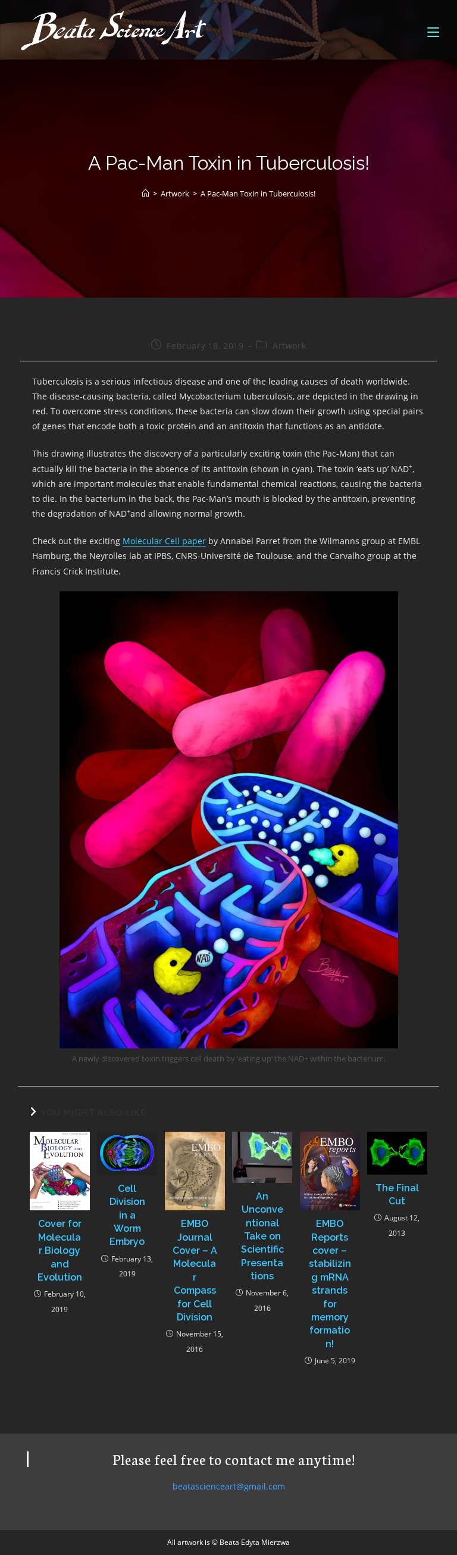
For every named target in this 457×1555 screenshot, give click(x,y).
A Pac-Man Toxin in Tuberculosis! (258, 193)
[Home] (145, 193)
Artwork (289, 345)
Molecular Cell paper (164, 541)
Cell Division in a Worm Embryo (127, 1215)
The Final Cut (397, 1194)
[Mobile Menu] (433, 29)
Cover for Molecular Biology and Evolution (59, 1250)
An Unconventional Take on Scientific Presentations (262, 1236)
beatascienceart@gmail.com (229, 1486)
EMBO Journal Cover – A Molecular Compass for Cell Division (195, 1270)
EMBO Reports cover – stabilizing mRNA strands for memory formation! (330, 1284)
